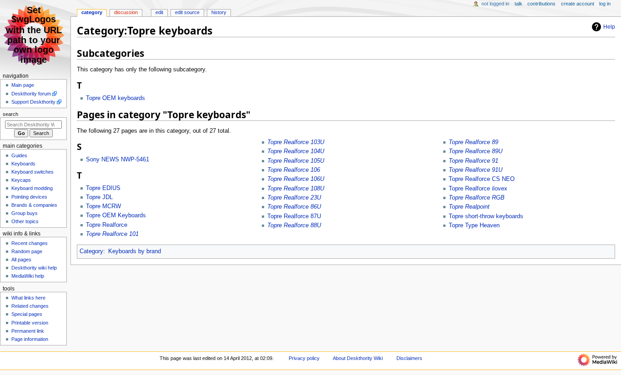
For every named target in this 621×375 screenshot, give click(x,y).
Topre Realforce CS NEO (482, 179)
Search (10, 114)
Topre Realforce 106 (293, 170)
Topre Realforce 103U (295, 142)
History (218, 12)
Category (91, 251)
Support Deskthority (33, 102)
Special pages (26, 314)
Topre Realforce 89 (473, 142)
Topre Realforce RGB (477, 198)
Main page (22, 85)
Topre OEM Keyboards (116, 215)
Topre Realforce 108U (295, 188)
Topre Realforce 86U (294, 207)
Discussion (126, 12)
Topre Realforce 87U (294, 216)
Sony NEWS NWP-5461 (117, 159)
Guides (19, 155)
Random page (26, 251)
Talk (518, 3)
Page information (29, 339)
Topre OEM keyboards (115, 98)
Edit (159, 12)
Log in (605, 3)
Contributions (541, 3)
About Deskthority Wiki (358, 358)
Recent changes (29, 243)
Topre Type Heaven (474, 225)
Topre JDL (99, 197)
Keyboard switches (32, 172)
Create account (577, 3)
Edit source (187, 12)
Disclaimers (409, 358)
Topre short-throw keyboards (486, 216)
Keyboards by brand (134, 251)
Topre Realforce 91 (473, 161)
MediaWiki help (27, 276)
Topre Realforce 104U (295, 151)
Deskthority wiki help (34, 267)
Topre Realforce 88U (294, 225)
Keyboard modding (32, 188)
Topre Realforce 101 (112, 234)
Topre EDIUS (103, 188)
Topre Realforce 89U (475, 151)
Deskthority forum (31, 93)
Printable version (29, 322)
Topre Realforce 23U (294, 198)
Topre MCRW (103, 206)
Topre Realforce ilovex (478, 188)
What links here (28, 297)
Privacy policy (304, 358)
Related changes (30, 306)
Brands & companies (34, 205)
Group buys (24, 213)
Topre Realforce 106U (295, 179)
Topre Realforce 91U (475, 170)
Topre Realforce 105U (295, 161)
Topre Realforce (106, 225)
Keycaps (21, 180)
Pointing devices (29, 197)
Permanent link (27, 331)
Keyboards (23, 163)
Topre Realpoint (469, 207)
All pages (21, 259)
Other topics (25, 221)
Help (609, 27)
